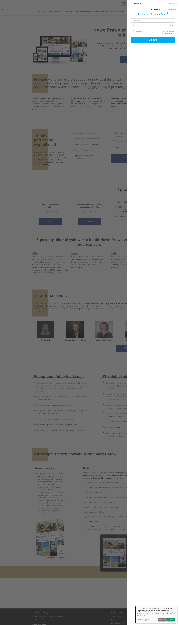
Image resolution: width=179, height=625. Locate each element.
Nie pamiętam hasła (169, 31)
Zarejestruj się (171, 9)
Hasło (134, 26)
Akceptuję (171, 620)
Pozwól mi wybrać (143, 620)
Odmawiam (162, 620)
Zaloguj (153, 39)
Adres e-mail (136, 20)
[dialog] (156, 614)
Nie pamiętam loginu (168, 33)
